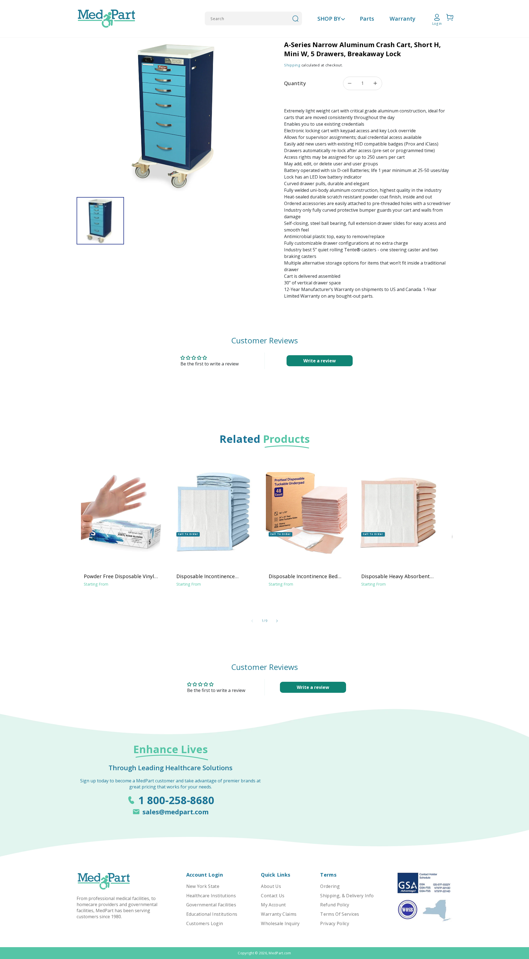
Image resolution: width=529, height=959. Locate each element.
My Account (273, 905)
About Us (271, 886)
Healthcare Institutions (211, 896)
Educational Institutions (211, 914)
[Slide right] (277, 621)
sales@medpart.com (175, 811)
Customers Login (204, 923)
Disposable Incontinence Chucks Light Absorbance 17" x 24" (212, 576)
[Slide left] (252, 621)
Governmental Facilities (211, 905)
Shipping (292, 65)
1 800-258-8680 (176, 800)
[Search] (295, 18)
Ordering (330, 886)
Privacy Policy (334, 923)
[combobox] (253, 18)
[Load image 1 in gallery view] (100, 220)
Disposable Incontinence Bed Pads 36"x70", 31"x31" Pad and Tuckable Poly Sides (304, 576)
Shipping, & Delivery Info (347, 896)
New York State (202, 886)
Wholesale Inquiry (280, 923)
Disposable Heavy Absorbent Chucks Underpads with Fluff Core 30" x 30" (395, 576)
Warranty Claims (278, 914)
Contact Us (272, 896)
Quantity (295, 83)
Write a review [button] (319, 361)
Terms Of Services (339, 914)
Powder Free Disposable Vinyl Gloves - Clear (119, 576)
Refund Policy (334, 905)
